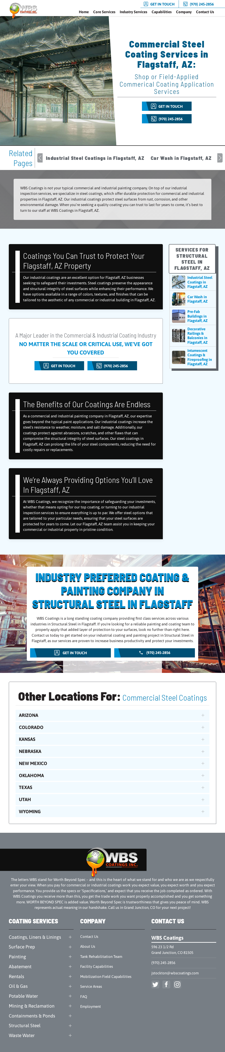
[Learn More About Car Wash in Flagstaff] (193, 299)
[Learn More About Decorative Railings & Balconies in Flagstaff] (193, 336)
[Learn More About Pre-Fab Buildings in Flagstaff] (193, 316)
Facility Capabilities (96, 966)
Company (184, 12)
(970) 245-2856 (163, 963)
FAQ (83, 996)
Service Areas (91, 986)
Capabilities (162, 12)
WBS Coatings (167, 938)
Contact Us (205, 12)
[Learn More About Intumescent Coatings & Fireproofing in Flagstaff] (193, 357)
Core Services (104, 12)
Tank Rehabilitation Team (101, 956)
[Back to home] (24, 10)
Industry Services (133, 12)
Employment (90, 1006)
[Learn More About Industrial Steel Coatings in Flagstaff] (193, 282)
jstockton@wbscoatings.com (175, 973)
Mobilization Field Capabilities (105, 976)
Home (84, 12)
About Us (87, 946)
